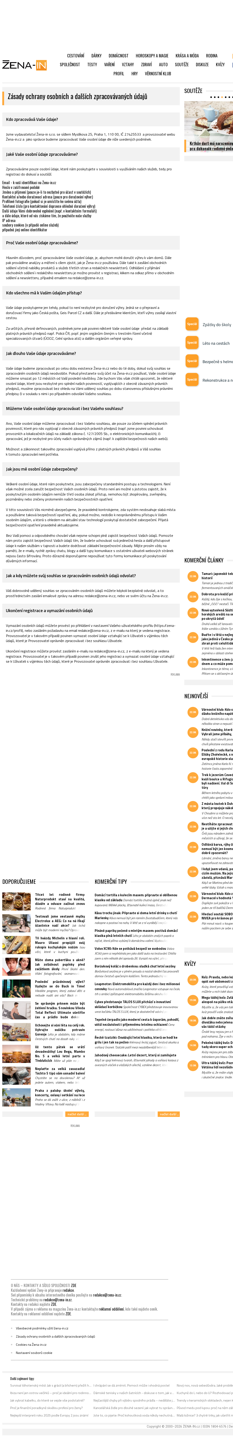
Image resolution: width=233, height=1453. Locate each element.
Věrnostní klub (158, 73)
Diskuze (202, 64)
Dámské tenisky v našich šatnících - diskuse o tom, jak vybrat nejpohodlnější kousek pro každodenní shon (134, 1392)
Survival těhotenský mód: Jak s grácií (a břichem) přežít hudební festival (51, 1385)
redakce (68, 1290)
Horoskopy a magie (152, 56)
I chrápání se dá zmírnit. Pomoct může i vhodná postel (132, 1385)
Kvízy (220, 64)
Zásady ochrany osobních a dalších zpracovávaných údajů (55, 1336)
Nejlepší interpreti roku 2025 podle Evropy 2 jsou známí (49, 1415)
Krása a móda (187, 56)
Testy (92, 64)
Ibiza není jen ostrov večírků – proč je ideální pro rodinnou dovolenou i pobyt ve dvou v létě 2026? (51, 1392)
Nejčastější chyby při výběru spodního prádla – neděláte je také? (134, 1400)
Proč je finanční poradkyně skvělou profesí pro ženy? (46, 1407)
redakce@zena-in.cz (107, 1295)
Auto (163, 64)
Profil (119, 73)
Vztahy (128, 64)
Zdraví (146, 64)
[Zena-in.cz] (27, 65)
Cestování (75, 56)
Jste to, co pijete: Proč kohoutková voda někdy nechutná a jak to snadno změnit (134, 1415)
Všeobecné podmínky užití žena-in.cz (42, 1328)
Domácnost (119, 56)
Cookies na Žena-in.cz (31, 1344)
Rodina (212, 56)
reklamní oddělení (111, 1309)
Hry (135, 73)
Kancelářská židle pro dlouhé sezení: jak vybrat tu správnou (134, 1407)
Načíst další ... (77, 1114)
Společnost (70, 64)
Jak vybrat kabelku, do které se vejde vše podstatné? (47, 1400)
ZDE (73, 1285)
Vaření (109, 64)
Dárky (96, 56)
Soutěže (182, 64)
